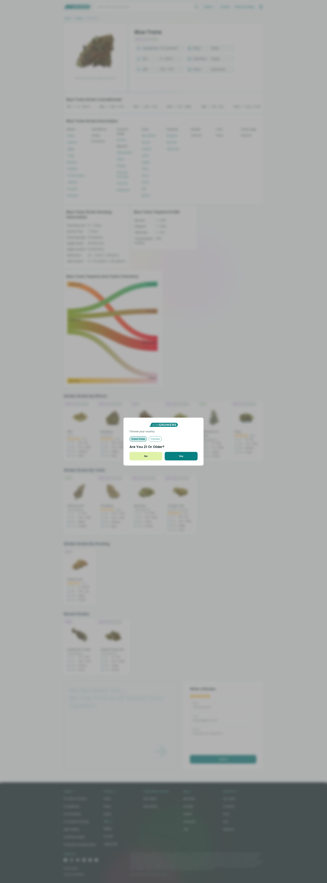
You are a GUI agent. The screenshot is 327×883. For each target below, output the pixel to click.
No (146, 456)
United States (138, 438)
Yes (181, 456)
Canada (155, 438)
